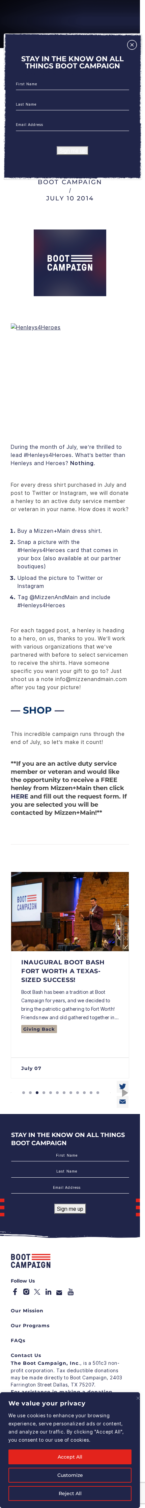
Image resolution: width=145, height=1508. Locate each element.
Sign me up (72, 150)
